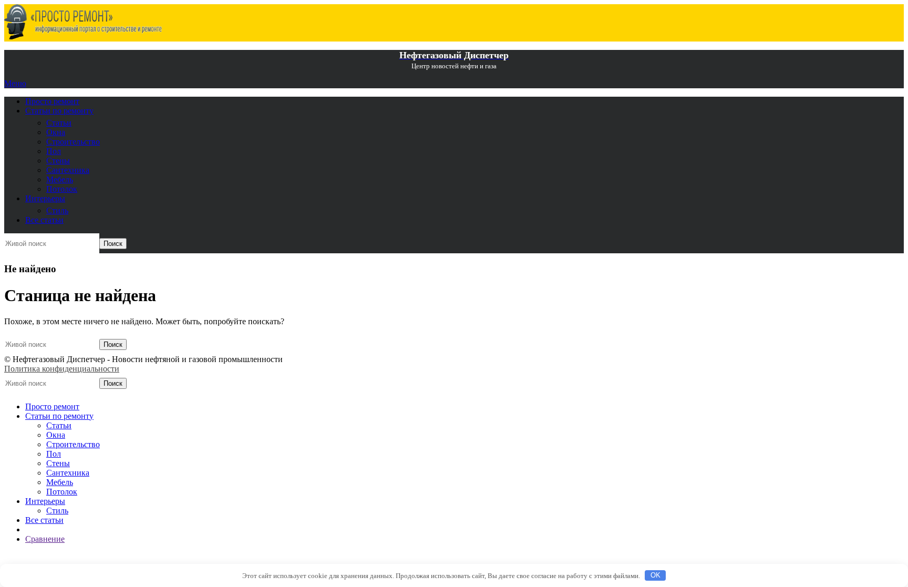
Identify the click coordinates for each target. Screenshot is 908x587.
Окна (55, 132)
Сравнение (45, 538)
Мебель (59, 179)
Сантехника (67, 170)
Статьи (58, 122)
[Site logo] (83, 36)
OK (656, 575)
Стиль (57, 210)
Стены (58, 160)
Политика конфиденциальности (61, 368)
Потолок (61, 188)
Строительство (73, 141)
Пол (53, 151)
